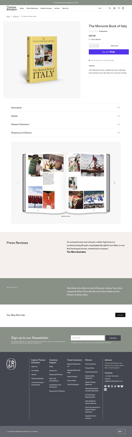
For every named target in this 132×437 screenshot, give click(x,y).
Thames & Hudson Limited (19, 431)
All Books (15, 16)
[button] (26, 2)
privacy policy (88, 342)
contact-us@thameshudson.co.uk (114, 380)
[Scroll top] (129, 434)
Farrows (35, 431)
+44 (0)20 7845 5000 (111, 376)
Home (8, 16)
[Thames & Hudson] (12, 8)
